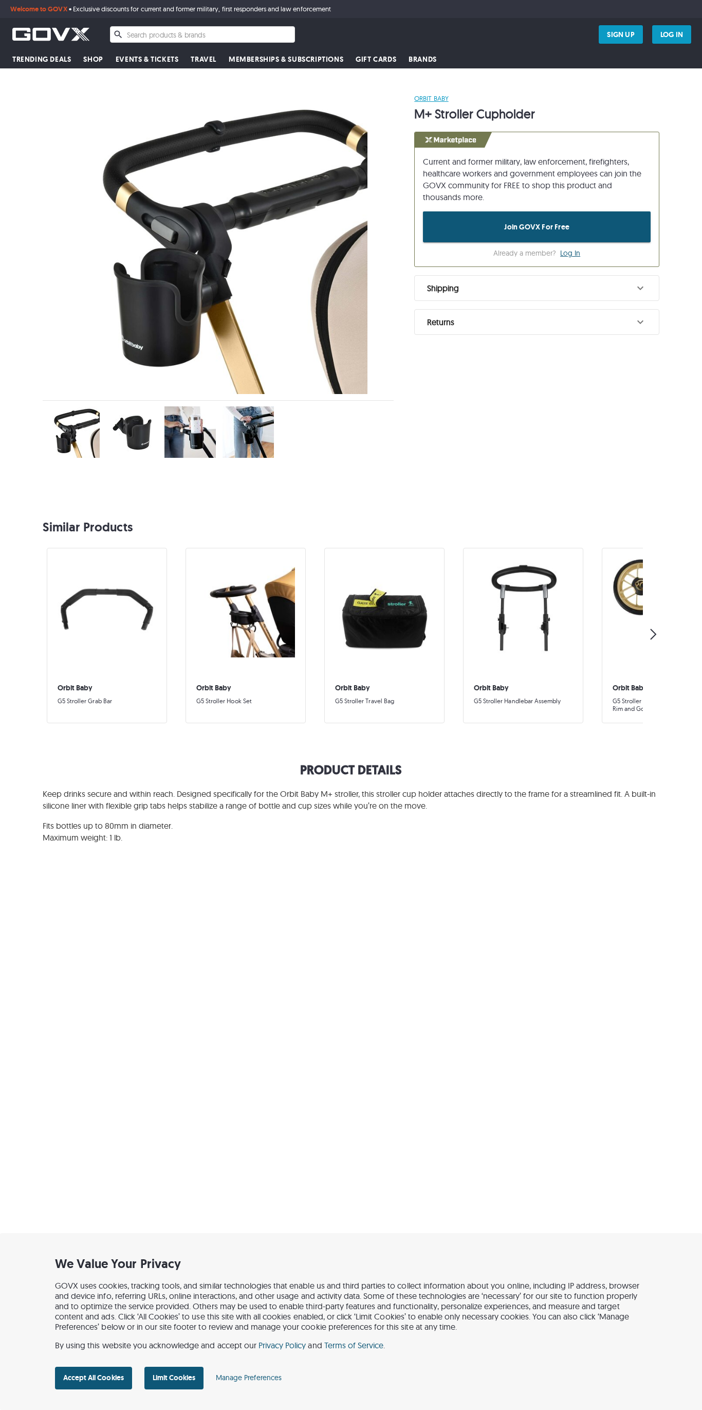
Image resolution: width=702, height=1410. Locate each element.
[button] (537, 288)
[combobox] (202, 34)
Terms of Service (354, 1345)
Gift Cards (376, 59)
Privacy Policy (282, 1345)
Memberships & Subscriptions (286, 59)
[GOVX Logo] (50, 34)
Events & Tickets (147, 59)
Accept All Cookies (93, 1377)
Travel (203, 59)
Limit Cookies (174, 1377)
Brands (423, 59)
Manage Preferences (249, 1377)
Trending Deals (41, 59)
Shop (93, 59)
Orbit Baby (431, 98)
